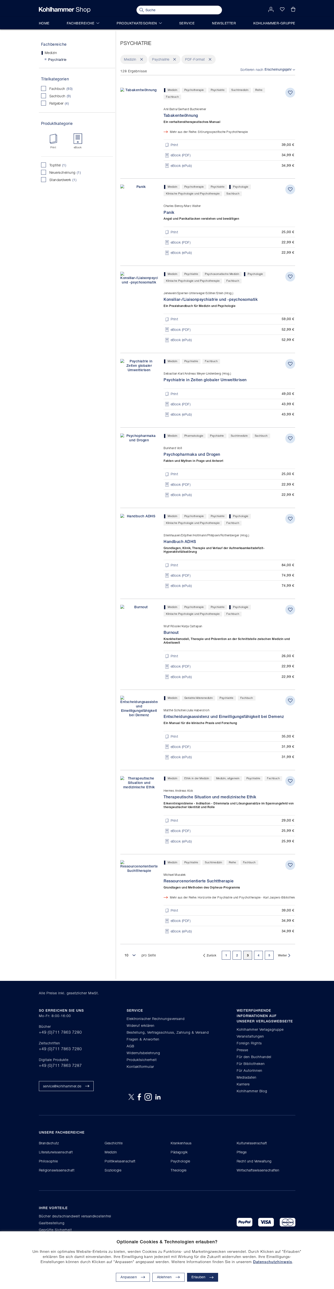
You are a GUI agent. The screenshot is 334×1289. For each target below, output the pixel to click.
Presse (242, 1050)
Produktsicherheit (142, 1060)
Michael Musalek (175, 875)
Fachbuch (65, 88)
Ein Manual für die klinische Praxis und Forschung (200, 723)
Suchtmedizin (239, 89)
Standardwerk (67, 179)
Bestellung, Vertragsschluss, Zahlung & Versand (168, 1032)
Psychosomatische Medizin (222, 273)
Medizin (173, 89)
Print (53, 147)
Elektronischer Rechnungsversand (156, 1019)
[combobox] (179, 10)
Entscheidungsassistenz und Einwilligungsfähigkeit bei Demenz (224, 716)
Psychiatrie (218, 89)
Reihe (259, 89)
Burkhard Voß (173, 448)
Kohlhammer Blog (252, 1091)
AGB (130, 1046)
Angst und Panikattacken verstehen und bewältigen (201, 218)
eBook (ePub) (181, 165)
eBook (78, 147)
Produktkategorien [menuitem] (137, 23)
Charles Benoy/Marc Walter (182, 206)
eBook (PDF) (181, 155)
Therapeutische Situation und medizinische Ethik (210, 797)
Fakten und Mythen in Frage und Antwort (193, 461)
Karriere (243, 1084)
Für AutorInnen (249, 1070)
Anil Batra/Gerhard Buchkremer (185, 109)
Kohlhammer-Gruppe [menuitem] (274, 23)
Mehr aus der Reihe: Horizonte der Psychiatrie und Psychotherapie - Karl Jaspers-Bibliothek (232, 897)
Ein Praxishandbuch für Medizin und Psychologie (199, 306)
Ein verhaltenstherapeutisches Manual (192, 122)
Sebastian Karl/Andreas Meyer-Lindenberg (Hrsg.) (197, 373)
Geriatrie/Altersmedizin (198, 697)
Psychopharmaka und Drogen (192, 454)
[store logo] (64, 10)
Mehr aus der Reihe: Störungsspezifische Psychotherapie (209, 132)
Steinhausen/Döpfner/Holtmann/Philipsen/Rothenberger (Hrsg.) (206, 535)
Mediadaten (246, 1077)
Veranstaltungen (250, 1036)
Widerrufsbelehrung (143, 1053)
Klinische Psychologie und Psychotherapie (193, 193)
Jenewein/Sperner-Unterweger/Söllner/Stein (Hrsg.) (199, 293)
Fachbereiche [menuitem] (80, 23)
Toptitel (62, 165)
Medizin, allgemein (228, 778)
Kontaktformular (140, 1066)
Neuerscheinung (69, 172)
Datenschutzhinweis (272, 1262)
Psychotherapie (194, 89)
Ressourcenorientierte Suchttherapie (199, 881)
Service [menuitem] (187, 23)
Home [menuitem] (44, 23)
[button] (168, 1277)
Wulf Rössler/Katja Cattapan (183, 626)
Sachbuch (64, 96)
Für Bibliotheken (251, 1064)
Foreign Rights (249, 1043)
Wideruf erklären (141, 1025)
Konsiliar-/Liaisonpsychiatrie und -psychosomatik (211, 299)
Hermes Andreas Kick (178, 790)
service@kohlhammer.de (62, 1086)
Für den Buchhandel (254, 1057)
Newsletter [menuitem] (224, 23)
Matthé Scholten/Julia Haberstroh (186, 710)
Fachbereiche (54, 44)
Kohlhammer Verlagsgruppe (260, 1029)
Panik (169, 212)
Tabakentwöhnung (181, 115)
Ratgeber (63, 103)
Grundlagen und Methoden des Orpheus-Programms (202, 887)
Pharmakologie (193, 435)
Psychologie (240, 186)
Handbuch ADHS (180, 541)
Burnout (171, 632)
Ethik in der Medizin (196, 778)
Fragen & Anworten (143, 1039)
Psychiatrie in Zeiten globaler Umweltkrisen (205, 380)
